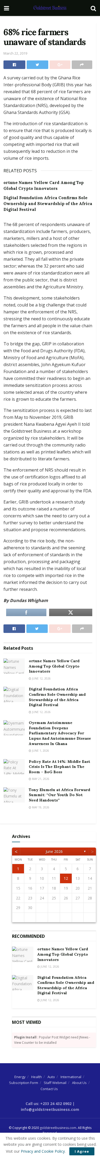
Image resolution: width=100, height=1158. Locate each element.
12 (66, 878)
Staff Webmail (55, 1082)
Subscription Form (23, 1082)
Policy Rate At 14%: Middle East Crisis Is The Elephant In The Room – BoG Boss (59, 766)
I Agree (82, 1151)
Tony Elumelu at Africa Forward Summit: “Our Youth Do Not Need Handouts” (59, 795)
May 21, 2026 (40, 779)
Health (36, 1076)
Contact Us (49, 1088)
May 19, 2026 (40, 807)
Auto (51, 1076)
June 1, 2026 (40, 750)
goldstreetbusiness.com (58, 1128)
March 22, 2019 (15, 53)
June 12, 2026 (41, 678)
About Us (79, 1082)
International (71, 1076)
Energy (20, 1076)
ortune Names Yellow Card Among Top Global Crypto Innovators (54, 666)
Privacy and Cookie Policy (43, 1151)
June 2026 (54, 851)
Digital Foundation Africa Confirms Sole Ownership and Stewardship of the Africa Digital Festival (47, 203)
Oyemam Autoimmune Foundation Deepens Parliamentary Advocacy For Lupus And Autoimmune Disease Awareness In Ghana (60, 733)
